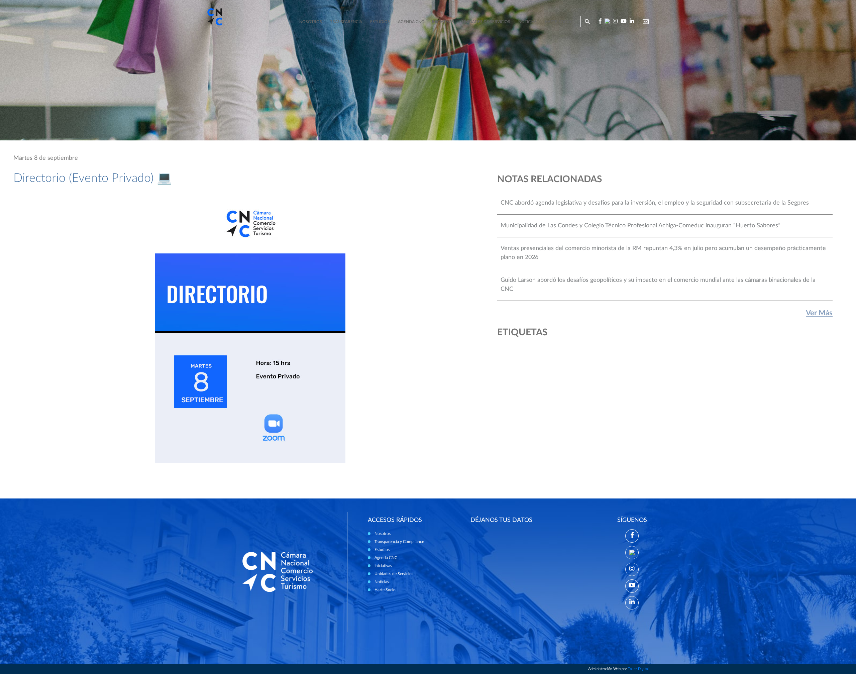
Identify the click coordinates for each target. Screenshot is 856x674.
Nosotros (310, 22)
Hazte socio (558, 22)
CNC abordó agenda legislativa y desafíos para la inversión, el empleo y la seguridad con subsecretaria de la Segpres (655, 203)
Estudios (380, 22)
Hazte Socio (385, 590)
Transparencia (346, 22)
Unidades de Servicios (486, 22)
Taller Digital (638, 669)
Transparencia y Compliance (399, 542)
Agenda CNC (411, 22)
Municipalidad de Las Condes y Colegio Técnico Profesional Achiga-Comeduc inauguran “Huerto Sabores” (640, 226)
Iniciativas (443, 22)
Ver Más (819, 313)
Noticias (527, 22)
